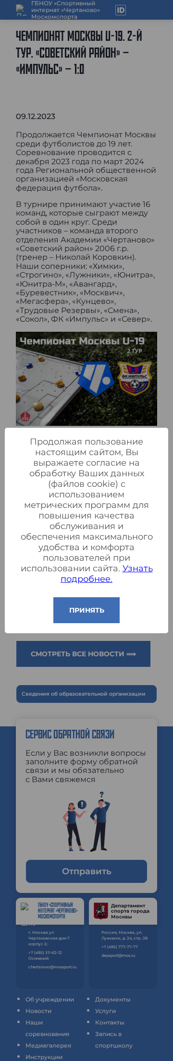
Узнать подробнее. (107, 573)
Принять (86, 610)
